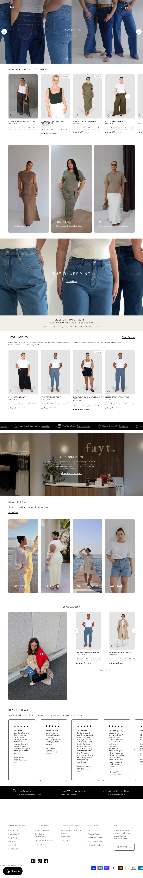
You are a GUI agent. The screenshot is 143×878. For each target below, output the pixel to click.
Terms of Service (94, 838)
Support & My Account (16, 825)
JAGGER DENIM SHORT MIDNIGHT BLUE (87, 398)
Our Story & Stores (41, 825)
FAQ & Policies (92, 825)
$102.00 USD (12, 399)
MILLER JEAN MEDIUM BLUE (117, 397)
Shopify (19, 865)
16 (34, 128)
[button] (114, 7)
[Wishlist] (120, 7)
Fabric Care (13, 849)
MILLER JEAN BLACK (17, 397)
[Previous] (4, 32)
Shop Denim (128, 337)
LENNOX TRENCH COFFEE (120, 652)
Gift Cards (65, 841)
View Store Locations (71, 473)
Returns (12, 841)
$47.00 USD (45, 125)
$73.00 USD (109, 123)
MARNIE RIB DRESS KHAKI (84, 121)
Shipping (12, 838)
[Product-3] (42, 654)
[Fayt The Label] (13, 7)
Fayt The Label (11, 865)
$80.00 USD (77, 123)
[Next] (139, 32)
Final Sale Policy (94, 841)
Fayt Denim (18, 337)
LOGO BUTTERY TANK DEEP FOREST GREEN (53, 122)
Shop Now (71, 281)
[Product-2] (30, 662)
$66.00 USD (12, 123)
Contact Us (79, 426)
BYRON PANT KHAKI (114, 121)
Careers (38, 844)
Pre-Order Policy (94, 845)
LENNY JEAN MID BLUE (51, 397)
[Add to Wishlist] (11, 115)
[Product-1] (30, 672)
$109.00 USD (113, 654)
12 (24, 128)
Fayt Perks (66, 837)
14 (29, 128)
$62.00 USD (77, 401)
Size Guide (13, 845)
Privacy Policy (93, 834)
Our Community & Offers (70, 825)
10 (20, 128)
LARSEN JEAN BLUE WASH (87, 652)
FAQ (89, 830)
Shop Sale (13, 512)
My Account (13, 834)
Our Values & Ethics (43, 841)
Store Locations (39, 426)
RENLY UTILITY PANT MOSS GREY (22, 121)
